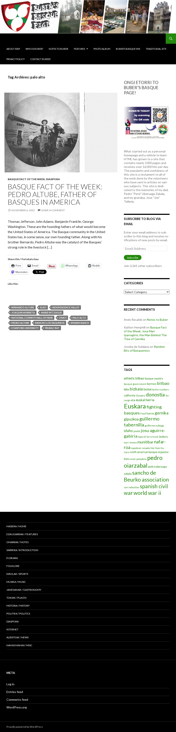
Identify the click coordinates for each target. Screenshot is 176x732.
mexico (133, 442)
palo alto (79, 317)
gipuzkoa (131, 419)
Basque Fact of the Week (26, 179)
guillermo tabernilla (141, 422)
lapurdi (142, 436)
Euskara (135, 406)
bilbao (163, 383)
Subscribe (132, 257)
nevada (146, 448)
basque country (154, 378)
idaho (128, 431)
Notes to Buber (58, 48)
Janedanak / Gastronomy (23, 589)
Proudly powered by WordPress (24, 726)
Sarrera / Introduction (22, 550)
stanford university (25, 328)
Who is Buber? (34, 48)
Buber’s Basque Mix (128, 48)
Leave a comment (53, 210)
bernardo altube (22, 307)
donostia (155, 395)
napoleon (136, 448)
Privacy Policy (15, 59)
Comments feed (17, 699)
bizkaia (136, 388)
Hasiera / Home (16, 526)
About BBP (13, 48)
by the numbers (160, 389)
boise (147, 389)
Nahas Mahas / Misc (19, 645)
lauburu (163, 436)
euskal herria (145, 400)
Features (79, 48)
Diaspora (53, 179)
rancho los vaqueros (50, 322)
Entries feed (14, 692)
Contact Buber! (40, 59)
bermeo (151, 384)
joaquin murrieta (23, 312)
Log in (10, 684)
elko (43, 307)
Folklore (13, 566)
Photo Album (102, 48)
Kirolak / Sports (17, 573)
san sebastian (131, 487)
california (129, 395)
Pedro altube (20, 322)
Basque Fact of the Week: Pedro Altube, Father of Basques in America (55, 194)
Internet (12, 629)
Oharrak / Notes (17, 542)
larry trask (152, 436)
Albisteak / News (17, 637)
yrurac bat (52, 328)
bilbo (126, 389)
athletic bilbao (134, 378)
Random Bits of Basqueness (144, 348)
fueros (150, 413)
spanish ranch (80, 322)
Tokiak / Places (16, 597)
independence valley (65, 307)
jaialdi (137, 431)
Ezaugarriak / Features (22, 534)
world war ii (147, 493)
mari (126, 442)
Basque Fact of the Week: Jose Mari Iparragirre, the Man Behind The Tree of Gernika (145, 333)
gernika (161, 412)
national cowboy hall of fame (32, 317)
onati (63, 317)
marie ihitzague (51, 312)
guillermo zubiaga (154, 425)
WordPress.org (16, 707)
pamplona (141, 459)
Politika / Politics (18, 613)
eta (133, 400)
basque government (135, 384)
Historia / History (18, 605)
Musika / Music (16, 581)
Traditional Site (156, 48)
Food (143, 413)
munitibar (145, 442)
